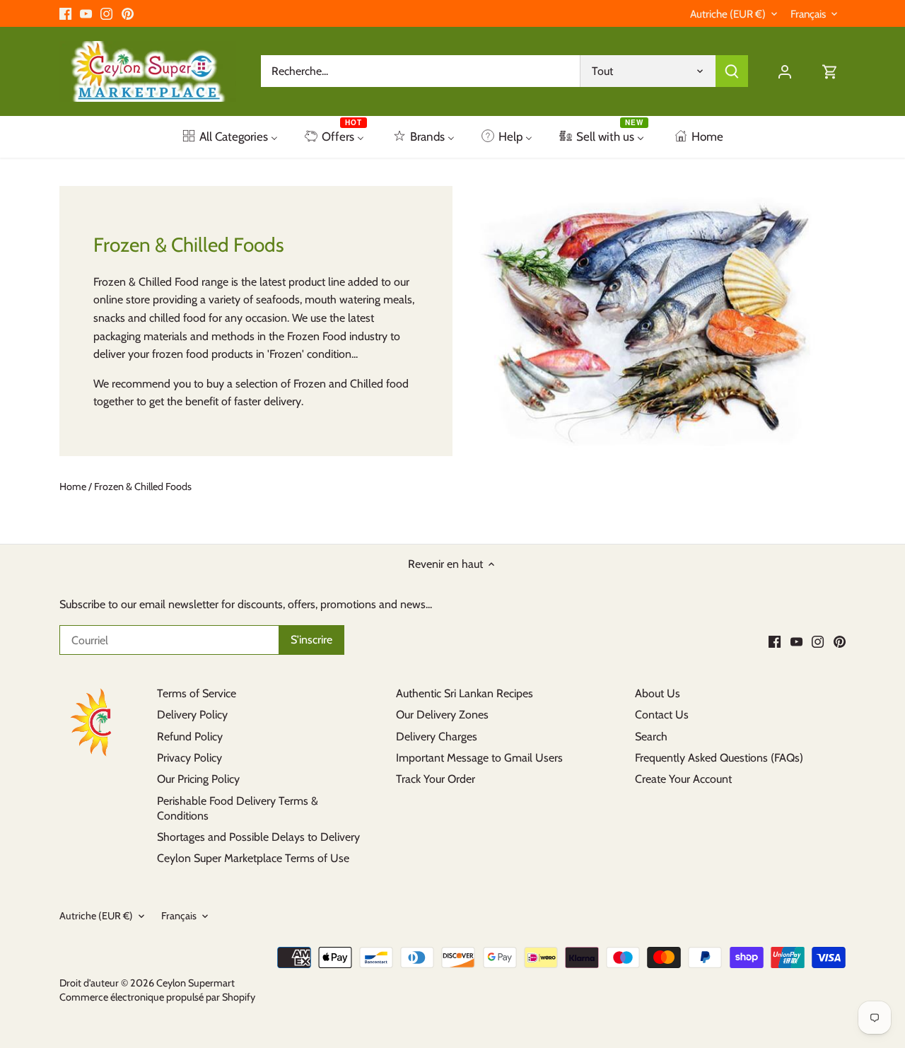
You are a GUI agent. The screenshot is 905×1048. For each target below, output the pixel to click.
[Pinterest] (128, 13)
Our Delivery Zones (442, 714)
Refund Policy (190, 736)
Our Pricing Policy (198, 779)
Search (651, 736)
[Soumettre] (732, 71)
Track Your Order (435, 779)
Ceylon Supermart (195, 983)
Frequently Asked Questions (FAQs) (719, 757)
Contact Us (662, 714)
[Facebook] (65, 13)
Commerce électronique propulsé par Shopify (157, 997)
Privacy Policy (189, 757)
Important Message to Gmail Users (479, 757)
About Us (657, 693)
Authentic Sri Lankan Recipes (464, 693)
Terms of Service (196, 693)
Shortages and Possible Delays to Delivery (258, 837)
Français (808, 14)
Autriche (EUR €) (728, 14)
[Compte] (784, 71)
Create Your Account (683, 779)
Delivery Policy (192, 714)
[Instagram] (106, 13)
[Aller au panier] (830, 71)
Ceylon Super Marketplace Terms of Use (253, 858)
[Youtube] (86, 13)
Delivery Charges (436, 736)
